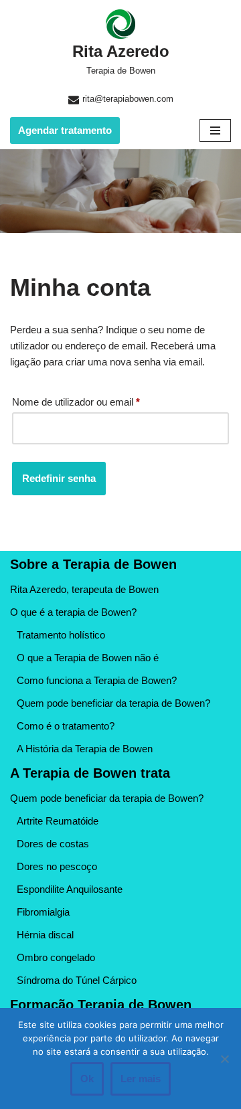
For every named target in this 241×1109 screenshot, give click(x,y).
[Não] (224, 1058)
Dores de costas (53, 843)
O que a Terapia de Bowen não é (88, 657)
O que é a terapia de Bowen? (73, 612)
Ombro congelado (56, 957)
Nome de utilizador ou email (76, 402)
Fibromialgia (43, 912)
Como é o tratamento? (65, 726)
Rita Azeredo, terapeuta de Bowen (84, 589)
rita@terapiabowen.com (127, 99)
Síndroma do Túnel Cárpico (77, 980)
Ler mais (140, 1078)
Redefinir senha (59, 478)
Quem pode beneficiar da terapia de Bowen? (113, 703)
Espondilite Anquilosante (70, 889)
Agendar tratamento (65, 130)
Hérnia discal (45, 934)
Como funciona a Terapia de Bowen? (97, 680)
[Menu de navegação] (215, 130)
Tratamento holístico (61, 635)
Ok (87, 1078)
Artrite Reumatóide (57, 821)
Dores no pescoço (57, 866)
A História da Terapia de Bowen (85, 748)
